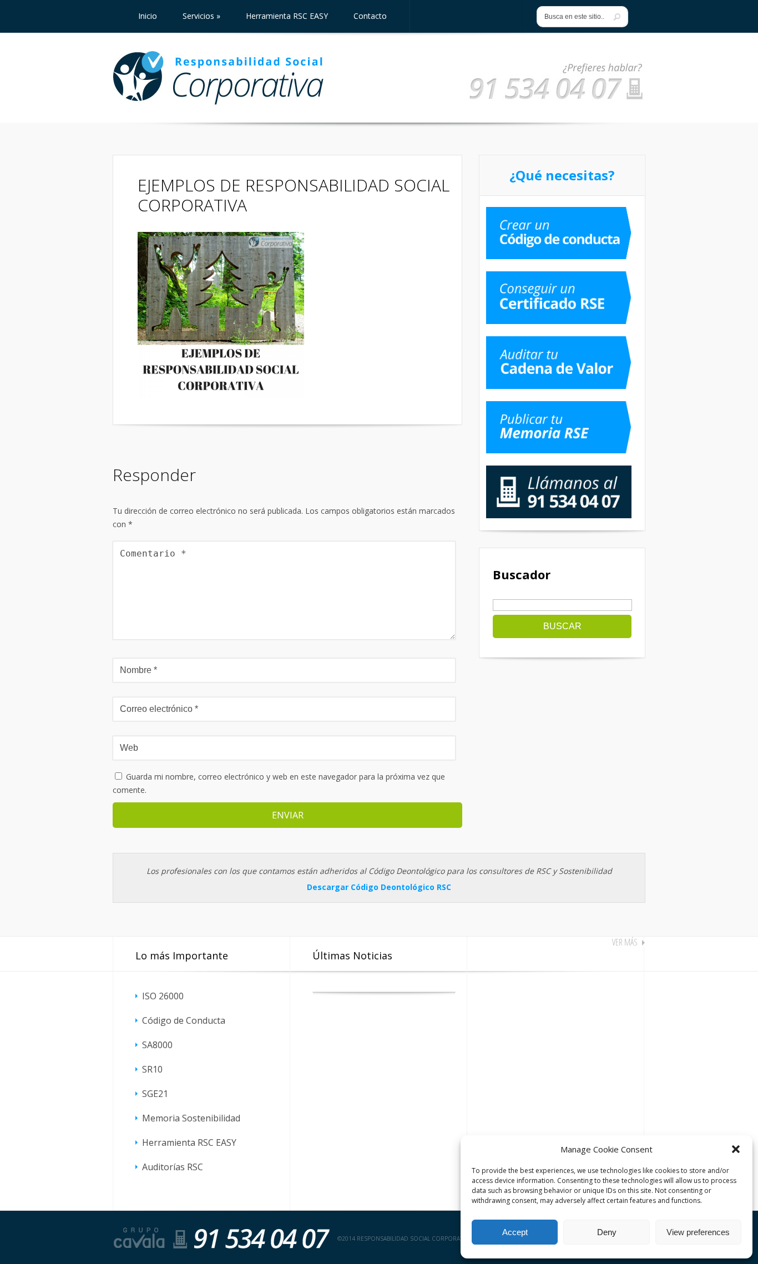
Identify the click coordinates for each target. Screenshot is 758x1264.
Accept (515, 1232)
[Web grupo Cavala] (139, 1237)
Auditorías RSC (172, 1167)
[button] (735, 1149)
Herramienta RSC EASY (189, 1142)
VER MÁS (625, 942)
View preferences (698, 1232)
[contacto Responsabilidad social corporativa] (556, 100)
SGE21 (155, 1094)
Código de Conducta (183, 1020)
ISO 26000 (163, 996)
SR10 (152, 1069)
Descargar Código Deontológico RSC (379, 887)
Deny (606, 1232)
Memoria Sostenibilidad (191, 1118)
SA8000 (157, 1045)
